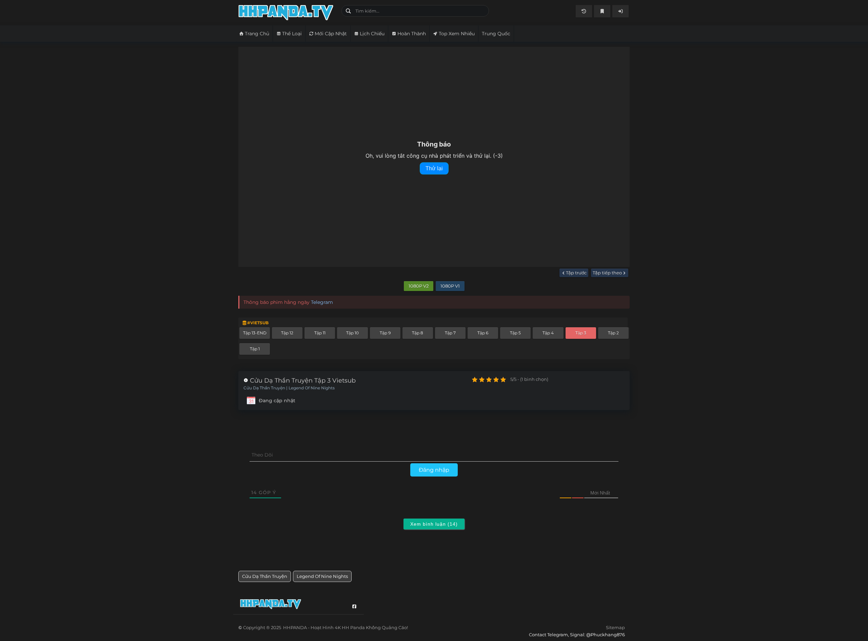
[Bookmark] (602, 11)
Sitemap (615, 627)
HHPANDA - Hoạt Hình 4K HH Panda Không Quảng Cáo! (287, 12)
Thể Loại (292, 34)
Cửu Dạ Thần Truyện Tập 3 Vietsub (302, 380)
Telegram (322, 302)
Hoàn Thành (411, 34)
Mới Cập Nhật (331, 34)
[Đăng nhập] (620, 11)
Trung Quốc (496, 34)
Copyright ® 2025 (325, 627)
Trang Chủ (257, 34)
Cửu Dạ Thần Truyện (264, 576)
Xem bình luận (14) (434, 524)
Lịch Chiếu (372, 34)
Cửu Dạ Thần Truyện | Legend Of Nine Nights (289, 388)
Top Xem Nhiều (457, 34)
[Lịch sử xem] (584, 11)
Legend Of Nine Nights (322, 576)
